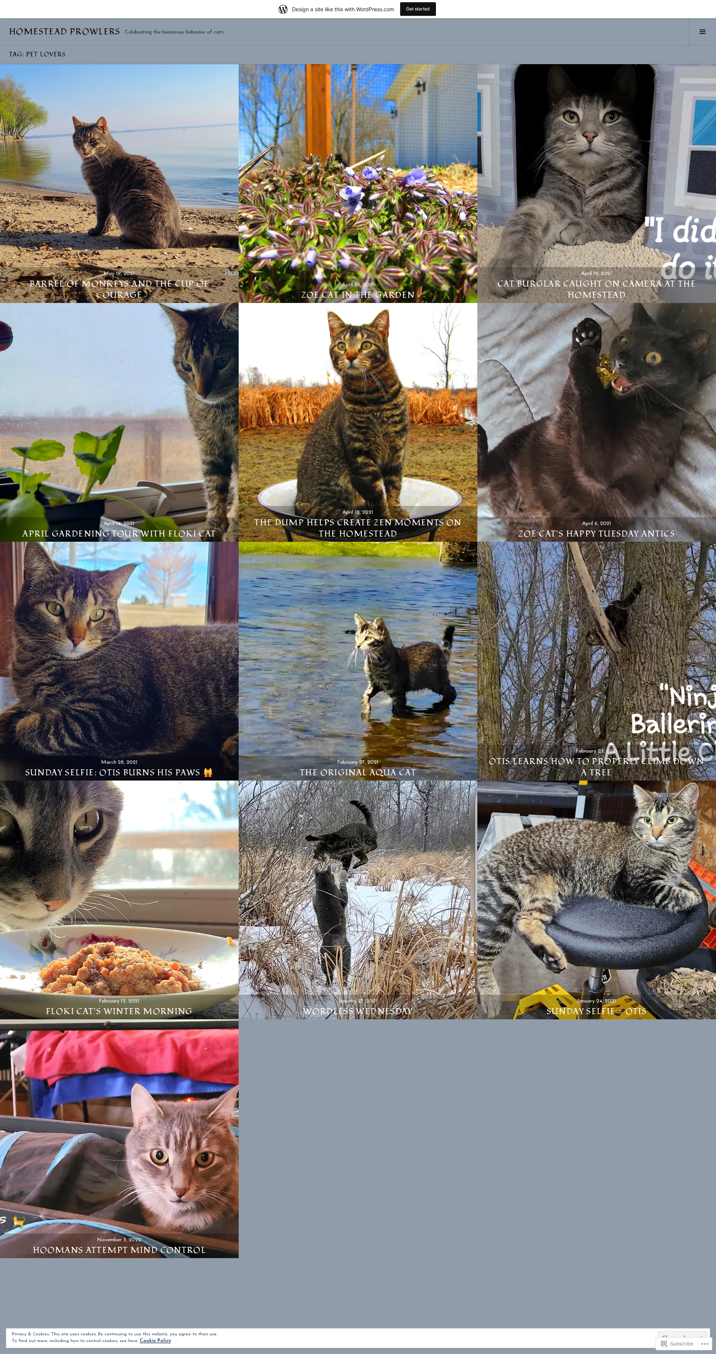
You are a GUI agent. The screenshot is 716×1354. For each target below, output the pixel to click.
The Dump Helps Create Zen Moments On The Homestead (358, 528)
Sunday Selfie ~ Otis (597, 1011)
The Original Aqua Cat (358, 772)
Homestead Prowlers (64, 31)
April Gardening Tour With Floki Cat (119, 534)
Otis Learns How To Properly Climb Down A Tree (596, 767)
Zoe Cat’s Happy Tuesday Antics (596, 534)
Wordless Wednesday (358, 1011)
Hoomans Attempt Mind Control (119, 1250)
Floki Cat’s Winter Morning (119, 1011)
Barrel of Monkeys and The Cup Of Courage (119, 289)
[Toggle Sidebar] (702, 31)
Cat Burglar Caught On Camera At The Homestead (596, 289)
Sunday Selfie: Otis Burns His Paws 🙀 (119, 772)
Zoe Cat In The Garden (358, 295)
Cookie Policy (155, 1341)
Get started (418, 9)
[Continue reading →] (119, 183)
